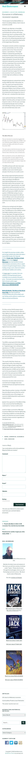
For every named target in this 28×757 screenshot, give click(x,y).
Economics (20, 436)
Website (4, 491)
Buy (13, 610)
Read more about (14, 640)
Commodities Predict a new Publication (13, 700)
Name (4, 475)
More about (14, 608)
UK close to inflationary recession (11, 697)
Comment (5, 454)
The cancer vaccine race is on (10, 704)
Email (4, 483)
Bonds (6, 436)
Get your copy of (14, 644)
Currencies (12, 436)
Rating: (4, 499)
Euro (6, 439)
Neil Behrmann (10, 6)
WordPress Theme (10, 753)
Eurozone (11, 439)
